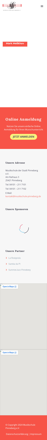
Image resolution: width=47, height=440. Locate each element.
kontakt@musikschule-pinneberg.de (23, 196)
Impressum (36, 434)
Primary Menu (42, 6)
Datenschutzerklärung (17, 434)
